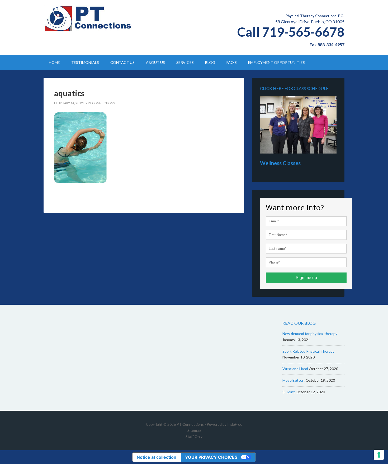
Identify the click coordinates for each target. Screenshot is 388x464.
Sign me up (306, 277)
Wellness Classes (280, 163)
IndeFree (234, 424)
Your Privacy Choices (211, 457)
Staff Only (194, 436)
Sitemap (194, 430)
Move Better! (293, 380)
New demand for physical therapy (309, 333)
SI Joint (288, 392)
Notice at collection (156, 457)
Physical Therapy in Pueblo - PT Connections (88, 18)
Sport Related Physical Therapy (308, 351)
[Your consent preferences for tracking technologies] (379, 455)
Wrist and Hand (295, 368)
